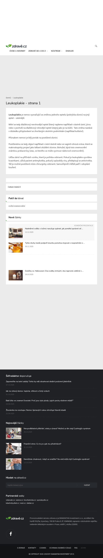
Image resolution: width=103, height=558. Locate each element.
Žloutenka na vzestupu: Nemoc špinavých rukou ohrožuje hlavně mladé (36, 410)
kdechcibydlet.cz (12, 503)
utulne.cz (19, 500)
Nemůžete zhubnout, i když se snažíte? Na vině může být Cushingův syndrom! (56, 459)
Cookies (42, 548)
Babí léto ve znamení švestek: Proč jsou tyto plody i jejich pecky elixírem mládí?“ (40, 400)
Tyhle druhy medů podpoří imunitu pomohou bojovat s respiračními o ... (55, 243)
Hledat (87, 485)
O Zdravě (21, 548)
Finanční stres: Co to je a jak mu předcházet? (42, 444)
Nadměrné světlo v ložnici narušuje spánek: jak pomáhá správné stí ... (54, 228)
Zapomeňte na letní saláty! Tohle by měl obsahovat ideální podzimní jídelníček (38, 381)
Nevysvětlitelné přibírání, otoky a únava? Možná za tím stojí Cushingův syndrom (57, 428)
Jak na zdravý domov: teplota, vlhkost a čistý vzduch (28, 391)
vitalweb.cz (10, 500)
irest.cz (22, 503)
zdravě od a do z (37, 51)
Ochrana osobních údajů (60, 548)
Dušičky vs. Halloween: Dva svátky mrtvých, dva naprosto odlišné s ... (54, 271)
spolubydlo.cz (42, 500)
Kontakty (32, 548)
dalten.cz (30, 503)
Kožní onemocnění (17, 206)
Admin (83, 548)
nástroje (56, 51)
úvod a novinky (17, 51)
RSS (75, 548)
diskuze (70, 51)
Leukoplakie (18, 97)
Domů (8, 97)
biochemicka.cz (30, 500)
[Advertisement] (51, 74)
